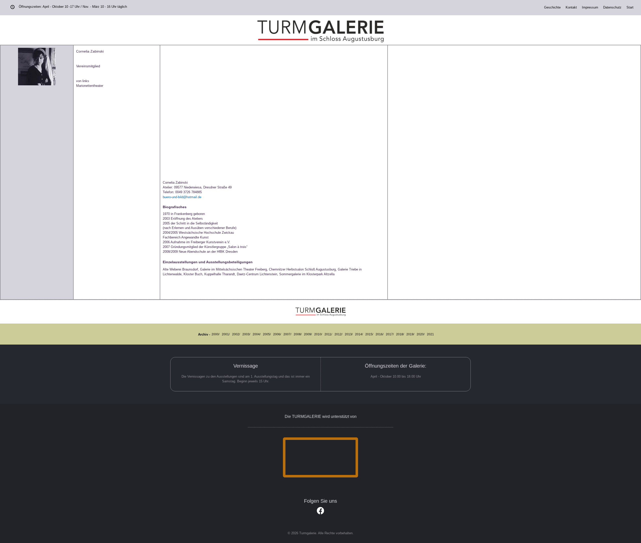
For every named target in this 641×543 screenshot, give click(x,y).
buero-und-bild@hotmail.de (182, 197)
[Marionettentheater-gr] (201, 110)
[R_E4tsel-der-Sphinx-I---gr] (259, 50)
